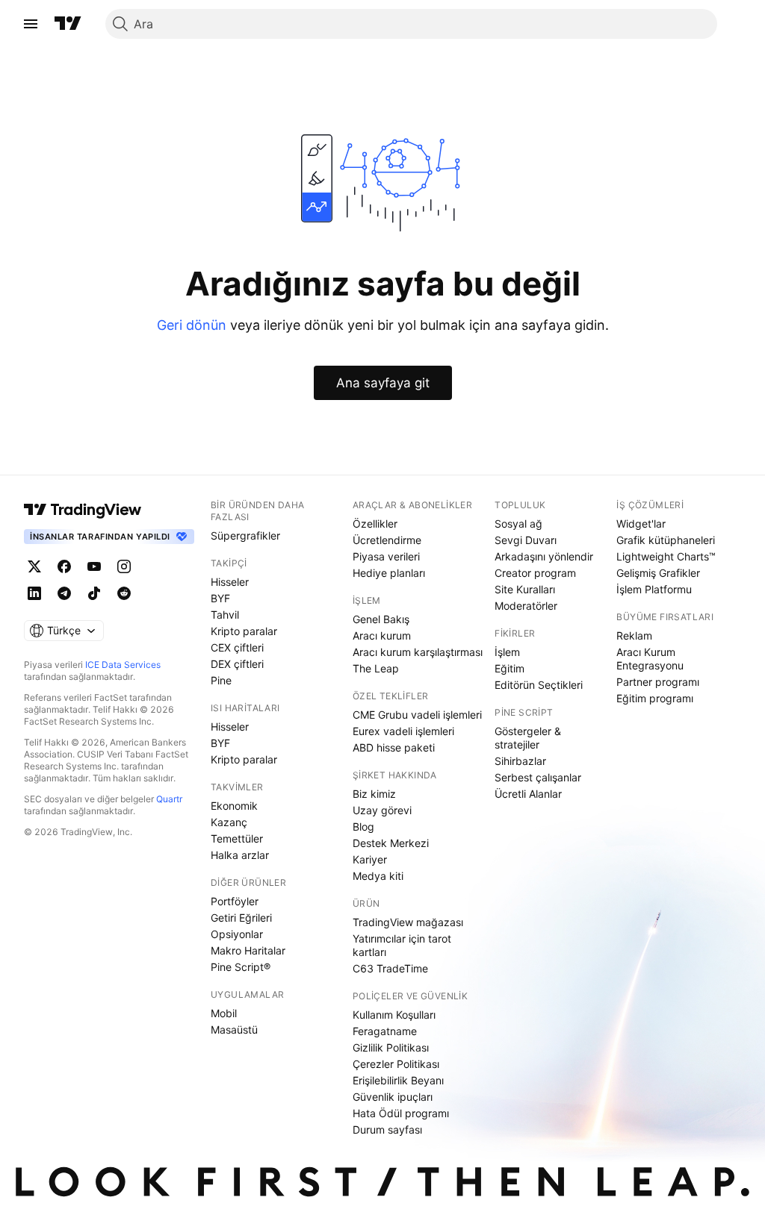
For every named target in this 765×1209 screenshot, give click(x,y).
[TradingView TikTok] (94, 593)
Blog (363, 826)
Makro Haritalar (248, 950)
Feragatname (385, 1031)
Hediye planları (389, 572)
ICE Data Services (123, 664)
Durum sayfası (387, 1129)
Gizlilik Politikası (391, 1047)
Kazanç (229, 822)
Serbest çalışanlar (538, 777)
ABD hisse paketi (394, 747)
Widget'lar (641, 523)
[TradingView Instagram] (124, 566)
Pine (221, 680)
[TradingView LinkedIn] (34, 593)
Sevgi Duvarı (526, 540)
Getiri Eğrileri (241, 917)
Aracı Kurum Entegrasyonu (650, 659)
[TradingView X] (34, 566)
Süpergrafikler (245, 535)
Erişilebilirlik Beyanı (398, 1080)
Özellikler (375, 523)
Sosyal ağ (518, 523)
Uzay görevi (382, 810)
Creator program (535, 572)
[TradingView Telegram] (64, 593)
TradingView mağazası (408, 922)
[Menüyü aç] (31, 24)
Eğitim (509, 668)
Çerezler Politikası (396, 1064)
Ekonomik (234, 805)
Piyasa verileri (386, 556)
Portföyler (234, 901)
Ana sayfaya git (383, 382)
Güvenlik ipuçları (393, 1096)
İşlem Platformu (654, 589)
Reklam (634, 635)
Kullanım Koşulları (394, 1014)
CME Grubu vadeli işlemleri (417, 714)
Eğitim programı (654, 698)
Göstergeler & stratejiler (528, 738)
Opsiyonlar (237, 934)
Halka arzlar (240, 855)
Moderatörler (526, 605)
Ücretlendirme (387, 540)
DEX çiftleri (237, 663)
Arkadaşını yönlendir (544, 556)
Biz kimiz (374, 793)
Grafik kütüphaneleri (665, 540)
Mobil (224, 1013)
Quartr (169, 799)
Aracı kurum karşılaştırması (418, 652)
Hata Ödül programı (401, 1113)
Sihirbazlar (520, 761)
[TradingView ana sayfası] (68, 23)
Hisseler (230, 581)
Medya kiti (378, 875)
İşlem (507, 652)
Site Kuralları (525, 589)
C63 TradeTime (390, 968)
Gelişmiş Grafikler (658, 572)
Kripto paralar (244, 631)
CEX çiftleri (237, 647)
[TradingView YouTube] (94, 566)
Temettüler (237, 838)
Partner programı (657, 681)
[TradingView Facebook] (64, 566)
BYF (220, 598)
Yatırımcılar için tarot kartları (402, 945)
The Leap (376, 668)
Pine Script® (240, 966)
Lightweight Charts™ (666, 556)
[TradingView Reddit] (124, 593)
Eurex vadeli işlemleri (403, 731)
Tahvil (225, 614)
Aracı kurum (382, 635)
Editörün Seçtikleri (539, 684)
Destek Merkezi (391, 843)
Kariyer (370, 859)
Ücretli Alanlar (528, 793)
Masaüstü (234, 1029)
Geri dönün (191, 325)
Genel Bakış (381, 619)
